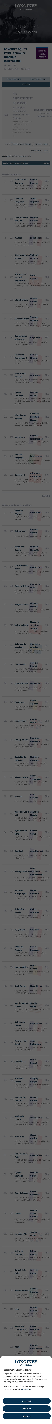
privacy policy (26, 1389)
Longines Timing (26, 1363)
